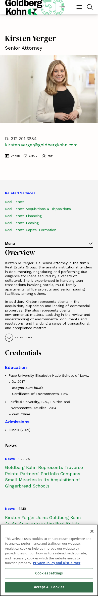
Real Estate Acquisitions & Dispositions (38, 209)
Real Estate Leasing (22, 223)
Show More (23, 337)
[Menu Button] (79, 7)
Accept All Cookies (49, 587)
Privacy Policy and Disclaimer (56, 563)
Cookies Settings (49, 573)
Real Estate (15, 202)
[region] (49, 560)
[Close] (91, 531)
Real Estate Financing (23, 216)
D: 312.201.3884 (21, 138)
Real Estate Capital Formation (30, 230)
